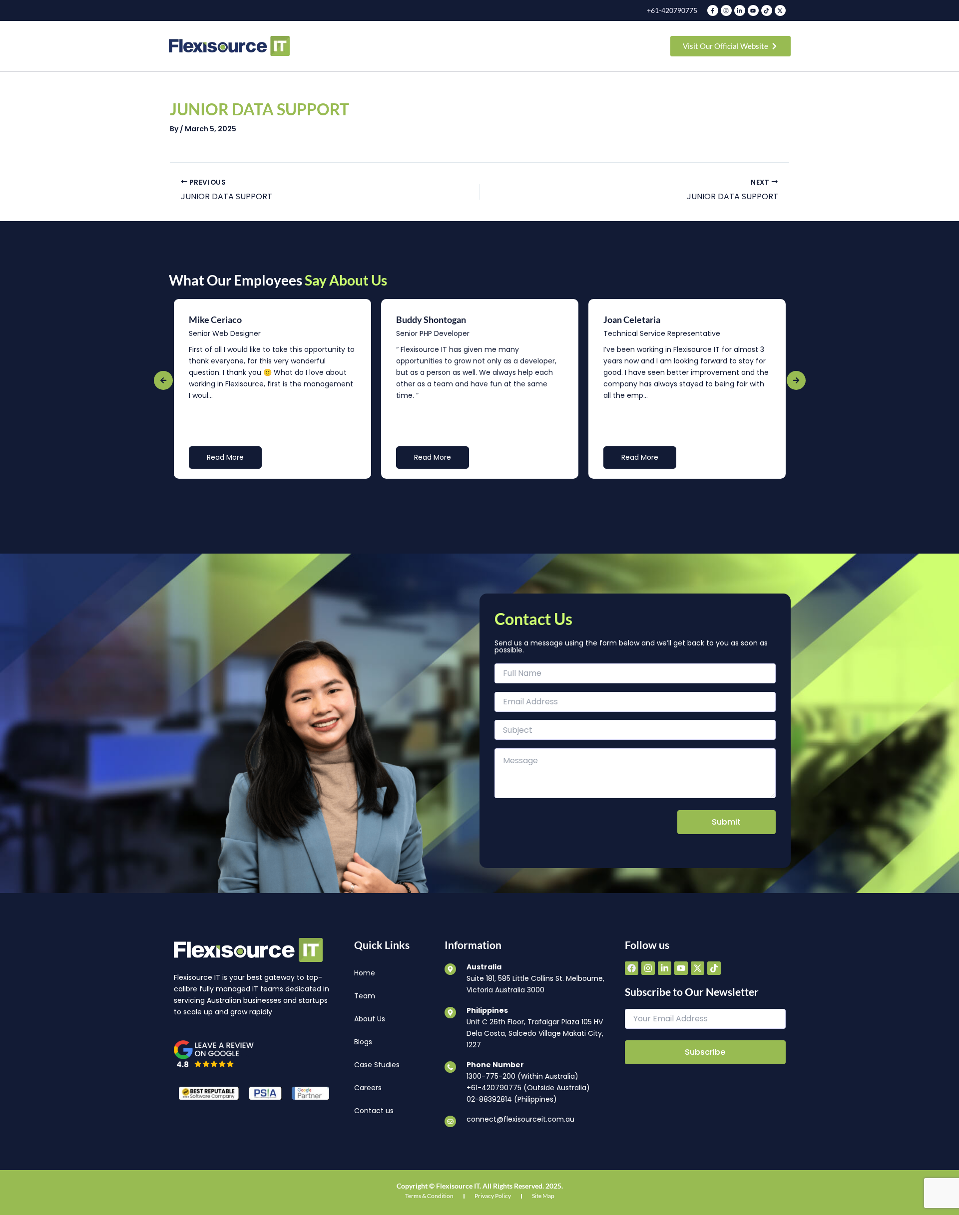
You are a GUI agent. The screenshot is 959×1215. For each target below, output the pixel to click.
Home (364, 973)
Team (364, 996)
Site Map (543, 1196)
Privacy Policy (493, 1196)
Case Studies (377, 1065)
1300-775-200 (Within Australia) (522, 1076)
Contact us (374, 1111)
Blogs (363, 1042)
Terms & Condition (429, 1196)
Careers (368, 1088)
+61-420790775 (672, 10)
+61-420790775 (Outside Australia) (528, 1088)
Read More (225, 457)
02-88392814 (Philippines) (512, 1099)
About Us (369, 1019)
